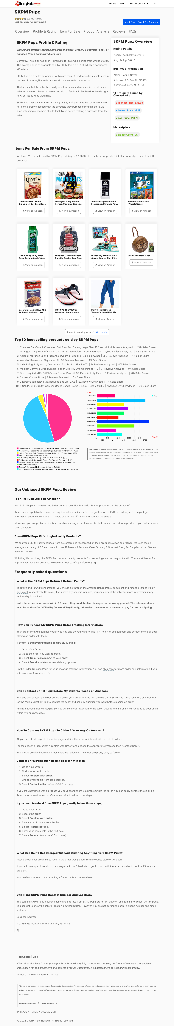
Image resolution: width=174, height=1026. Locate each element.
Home (112, 3)
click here (108, 669)
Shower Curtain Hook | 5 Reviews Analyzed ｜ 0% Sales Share (55, 377)
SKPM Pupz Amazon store (126, 697)
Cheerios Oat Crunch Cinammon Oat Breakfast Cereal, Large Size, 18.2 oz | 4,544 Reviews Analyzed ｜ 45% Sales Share (88, 347)
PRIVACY (22, 1011)
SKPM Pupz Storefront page (99, 901)
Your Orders (36, 649)
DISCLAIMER (48, 1011)
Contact (53, 974)
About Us (22, 974)
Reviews (119, 31)
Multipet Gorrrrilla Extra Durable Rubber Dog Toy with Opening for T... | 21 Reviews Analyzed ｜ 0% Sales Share (82, 368)
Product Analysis (96, 31)
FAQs (133, 31)
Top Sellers (24, 956)
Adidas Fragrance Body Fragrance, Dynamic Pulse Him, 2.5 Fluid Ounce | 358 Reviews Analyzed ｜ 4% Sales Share (84, 355)
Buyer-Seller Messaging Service (44, 708)
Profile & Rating (45, 31)
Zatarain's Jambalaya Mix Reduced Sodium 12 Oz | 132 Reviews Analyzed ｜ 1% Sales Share (71, 381)
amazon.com (119, 631)
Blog (122, 3)
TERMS (34, 1011)
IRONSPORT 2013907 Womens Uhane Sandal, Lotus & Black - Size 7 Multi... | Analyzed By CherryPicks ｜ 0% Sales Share (88, 385)
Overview (22, 31)
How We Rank (38, 974)
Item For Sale (70, 31)
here (70, 784)
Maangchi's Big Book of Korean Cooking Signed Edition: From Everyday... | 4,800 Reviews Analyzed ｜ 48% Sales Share (87, 351)
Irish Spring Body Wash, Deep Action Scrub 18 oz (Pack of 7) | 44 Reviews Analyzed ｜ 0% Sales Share (78, 364)
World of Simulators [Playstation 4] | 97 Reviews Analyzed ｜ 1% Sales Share (63, 360)
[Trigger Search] (154, 3)
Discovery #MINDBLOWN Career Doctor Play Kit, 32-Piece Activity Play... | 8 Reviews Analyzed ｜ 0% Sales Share (84, 373)
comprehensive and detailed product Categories (62, 967)
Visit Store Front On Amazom (142, 22)
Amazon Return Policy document (105, 587)
